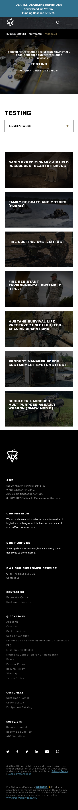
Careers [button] (11, 626)
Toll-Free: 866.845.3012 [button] (22, 573)
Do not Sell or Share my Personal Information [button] (37, 640)
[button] (10, 26)
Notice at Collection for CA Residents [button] (32, 654)
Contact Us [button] (12, 577)
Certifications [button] (16, 631)
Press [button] (10, 659)
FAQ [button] (8, 645)
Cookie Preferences (19, 774)
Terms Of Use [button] (15, 678)
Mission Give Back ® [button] (19, 650)
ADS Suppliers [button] (15, 736)
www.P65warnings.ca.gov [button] (21, 797)
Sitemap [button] (12, 673)
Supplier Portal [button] (16, 727)
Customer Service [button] (18, 602)
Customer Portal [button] (17, 698)
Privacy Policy (60, 771)
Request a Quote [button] (17, 597)
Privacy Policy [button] (15, 664)
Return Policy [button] (15, 668)
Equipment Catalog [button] (19, 707)
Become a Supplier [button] (19, 731)
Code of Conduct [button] (17, 636)
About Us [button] (12, 621)
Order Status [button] (15, 702)
